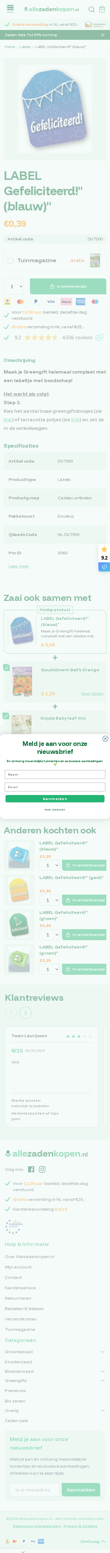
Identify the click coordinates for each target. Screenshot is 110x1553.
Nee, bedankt (55, 809)
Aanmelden (55, 798)
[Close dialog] (105, 738)
